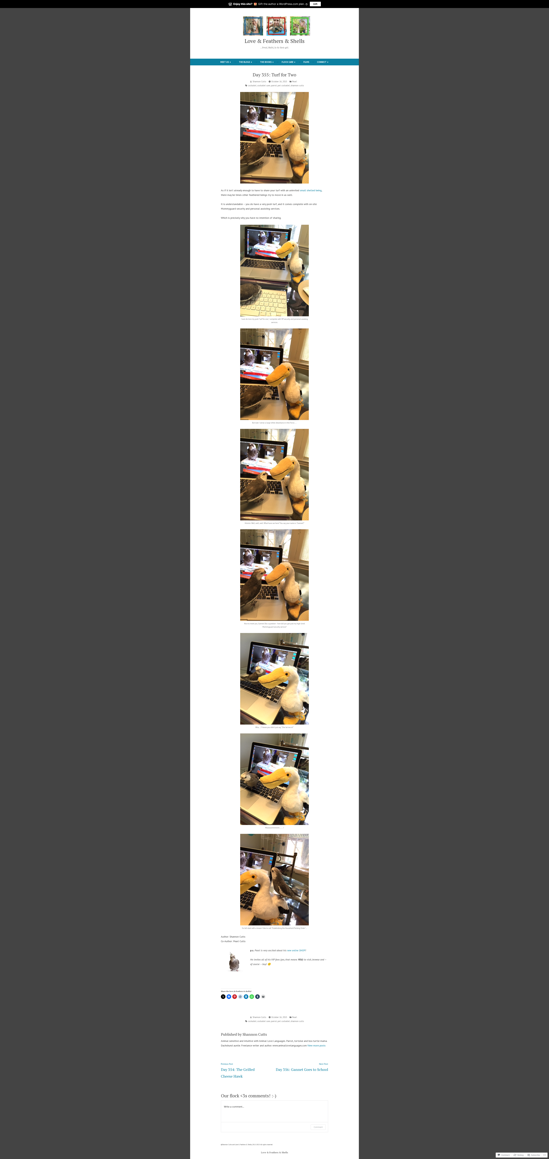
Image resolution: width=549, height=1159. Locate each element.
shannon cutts (297, 85)
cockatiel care (263, 85)
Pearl (294, 81)
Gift (315, 4)
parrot (274, 85)
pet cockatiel (284, 85)
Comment (318, 1127)
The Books (266, 62)
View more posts (316, 1045)
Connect (321, 62)
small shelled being (311, 190)
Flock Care (287, 62)
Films (306, 62)
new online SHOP (296, 950)
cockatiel (252, 85)
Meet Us (224, 62)
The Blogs (244, 62)
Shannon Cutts (259, 81)
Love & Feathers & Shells (275, 40)
